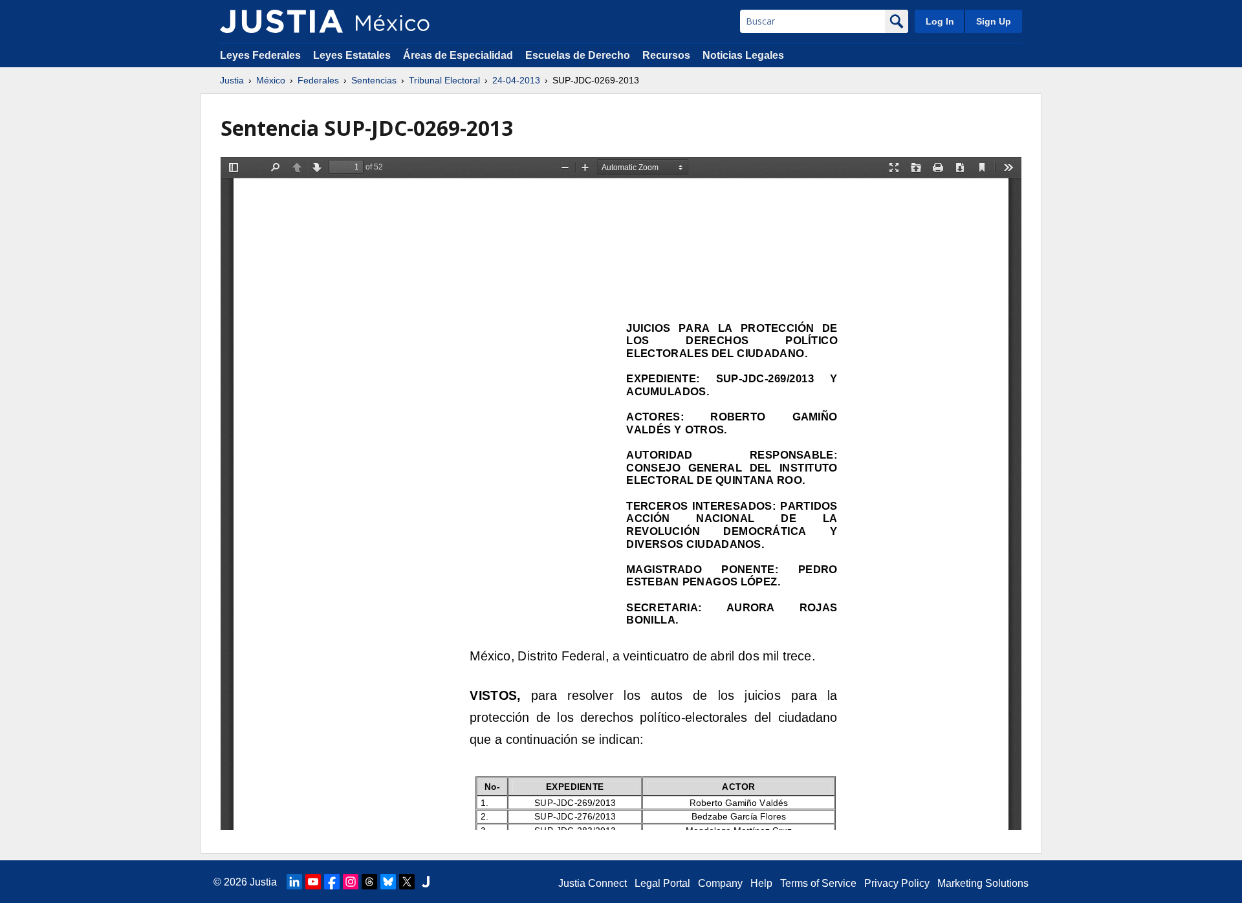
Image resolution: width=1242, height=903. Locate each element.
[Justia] (281, 21)
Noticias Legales (743, 55)
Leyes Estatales (352, 55)
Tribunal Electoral (444, 80)
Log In (940, 21)
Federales (318, 80)
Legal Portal (662, 883)
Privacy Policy (897, 883)
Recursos (666, 55)
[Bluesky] (388, 881)
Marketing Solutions (983, 883)
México (270, 80)
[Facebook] (332, 881)
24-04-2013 (516, 80)
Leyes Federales (260, 55)
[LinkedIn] (294, 881)
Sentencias (374, 80)
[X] (407, 881)
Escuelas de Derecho (577, 55)
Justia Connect (592, 883)
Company (720, 883)
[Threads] (369, 881)
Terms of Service (818, 883)
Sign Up (993, 21)
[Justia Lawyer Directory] (425, 881)
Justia (232, 80)
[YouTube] (313, 881)
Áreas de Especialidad (458, 55)
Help (761, 883)
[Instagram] (350, 881)
